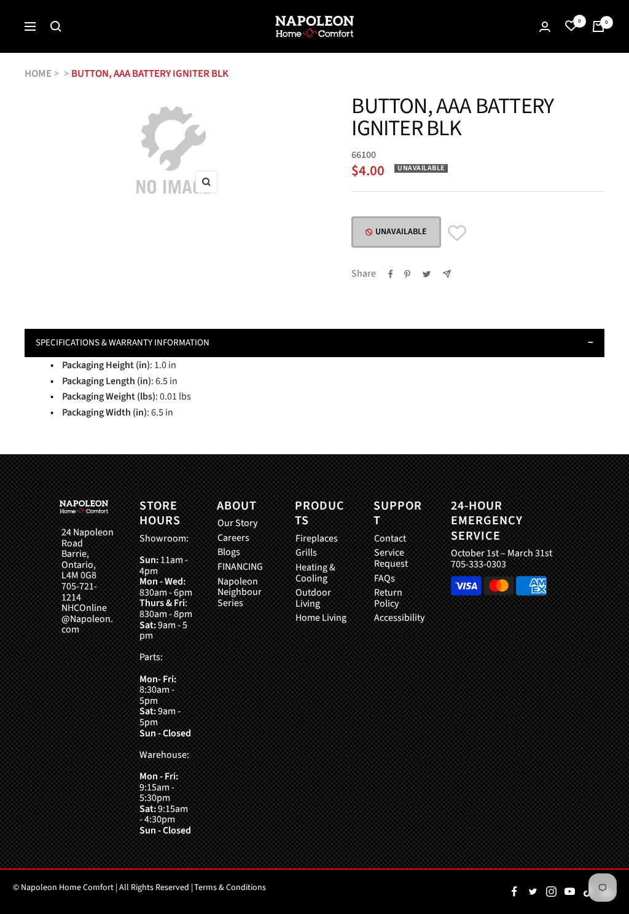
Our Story (237, 523)
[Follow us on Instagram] (551, 892)
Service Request (391, 558)
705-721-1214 (79, 592)
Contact (390, 539)
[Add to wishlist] (457, 233)
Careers (233, 538)
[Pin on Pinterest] (407, 274)
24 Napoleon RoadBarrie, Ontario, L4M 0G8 (87, 554)
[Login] (544, 27)
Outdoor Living (313, 598)
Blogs (228, 552)
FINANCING (240, 567)
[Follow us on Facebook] (514, 892)
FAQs (384, 579)
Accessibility (399, 618)
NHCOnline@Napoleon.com (87, 619)
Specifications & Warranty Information (122, 342)
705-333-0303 (478, 564)
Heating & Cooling (315, 573)
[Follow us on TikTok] (588, 892)
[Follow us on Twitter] (532, 892)
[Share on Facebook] (390, 274)
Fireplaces (316, 539)
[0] (571, 26)
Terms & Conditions (230, 887)
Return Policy (388, 598)
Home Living (320, 618)
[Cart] (598, 26)
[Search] (55, 26)
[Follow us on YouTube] (569, 892)
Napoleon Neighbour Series (239, 593)
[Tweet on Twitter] (426, 274)
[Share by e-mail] (447, 274)
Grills (306, 553)
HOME (38, 73)
